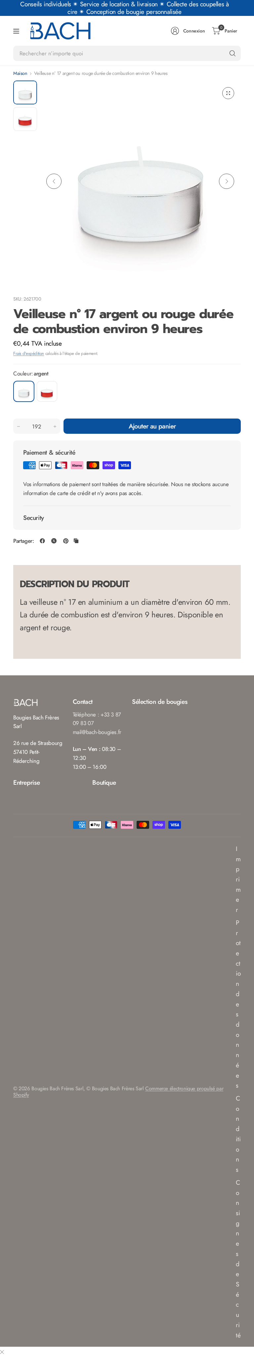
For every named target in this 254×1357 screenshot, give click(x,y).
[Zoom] (228, 93)
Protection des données (238, 1004)
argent (24, 391)
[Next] (226, 181)
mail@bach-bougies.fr (97, 732)
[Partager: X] (54, 541)
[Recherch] (232, 53)
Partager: (23, 541)
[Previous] (54, 181)
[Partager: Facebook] (42, 541)
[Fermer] (2, 1352)
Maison (20, 73)
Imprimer (238, 879)
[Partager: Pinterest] (66, 541)
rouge (47, 391)
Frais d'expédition (28, 353)
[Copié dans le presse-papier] (76, 541)
